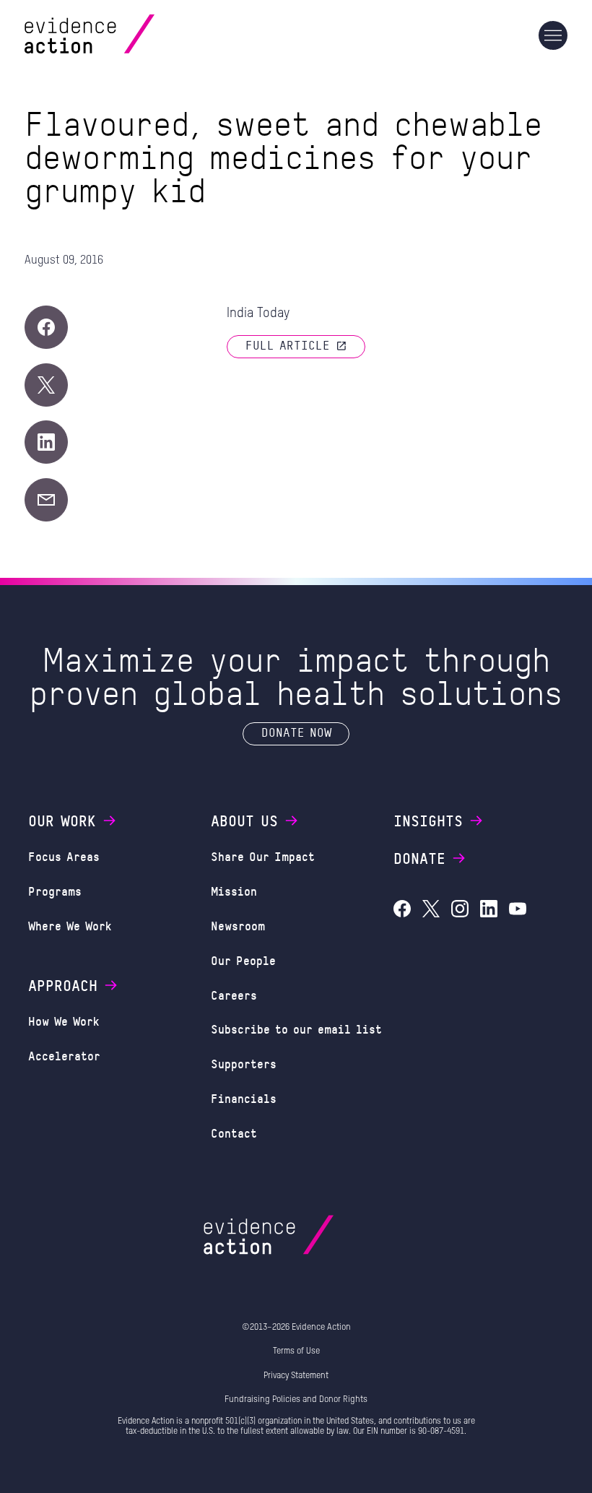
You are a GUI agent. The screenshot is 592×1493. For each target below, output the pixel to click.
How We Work (64, 1021)
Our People (243, 960)
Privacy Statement (296, 1376)
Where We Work (70, 925)
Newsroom (238, 925)
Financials (244, 1098)
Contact (234, 1133)
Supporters (244, 1063)
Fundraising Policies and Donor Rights (296, 1399)
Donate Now (296, 732)
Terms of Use (296, 1351)
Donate (419, 858)
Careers (234, 995)
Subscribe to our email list (296, 1029)
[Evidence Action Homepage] (117, 35)
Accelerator (64, 1055)
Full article (287, 345)
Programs (55, 891)
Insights (428, 820)
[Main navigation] (553, 35)
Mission (234, 891)
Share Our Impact (263, 856)
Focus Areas (64, 856)
